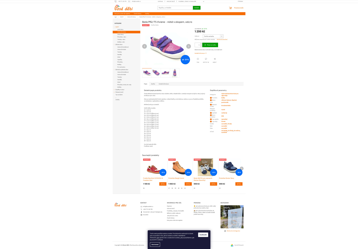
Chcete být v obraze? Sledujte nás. (153, 212)
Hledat (196, 8)
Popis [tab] (145, 84)
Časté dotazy (170, 218)
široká (223, 121)
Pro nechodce (121, 67)
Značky (117, 100)
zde (158, 238)
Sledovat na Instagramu (233, 231)
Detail (163, 184)
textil (223, 110)
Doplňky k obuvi (119, 90)
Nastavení (155, 244)
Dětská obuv (119, 44)
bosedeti (145, 215)
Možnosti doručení (222, 39)
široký (230, 124)
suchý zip (224, 113)
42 (185, 188)
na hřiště (224, 132)
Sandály (119, 55)
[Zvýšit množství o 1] (201, 44)
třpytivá (234, 100)
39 (175, 188)
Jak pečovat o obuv (172, 216)
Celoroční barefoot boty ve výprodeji (229, 94)
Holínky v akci (121, 42)
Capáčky (119, 60)
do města (237, 131)
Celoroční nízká (121, 75)
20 (194, 188)
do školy (230, 131)
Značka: (154, 25)
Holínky (119, 65)
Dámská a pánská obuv (121, 70)
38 (172, 188)
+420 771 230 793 (147, 209)
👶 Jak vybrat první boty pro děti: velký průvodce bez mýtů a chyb (205, 207)
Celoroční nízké (121, 49)
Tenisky (119, 52)
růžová (223, 100)
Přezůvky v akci (121, 37)
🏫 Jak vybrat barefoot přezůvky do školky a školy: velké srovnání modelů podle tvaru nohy (204, 212)
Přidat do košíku (211, 45)
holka (223, 98)
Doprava (160, 1)
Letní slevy (120, 29)
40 (178, 188)
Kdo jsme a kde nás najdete (174, 220)
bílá (222, 116)
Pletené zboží (119, 92)
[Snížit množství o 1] (201, 46)
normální (224, 124)
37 (169, 188)
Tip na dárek (119, 95)
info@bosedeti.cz (148, 206)
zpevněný (224, 119)
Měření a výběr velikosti (173, 213)
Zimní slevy (120, 34)
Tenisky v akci (121, 39)
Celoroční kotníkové (123, 47)
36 (143, 188)
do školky (224, 131)
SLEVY (117, 27)
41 (181, 188)
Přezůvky (120, 62)
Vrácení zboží (171, 1)
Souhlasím (203, 235)
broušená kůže (226, 106)
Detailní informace (200, 53)
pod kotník (224, 102)
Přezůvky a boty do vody (124, 85)
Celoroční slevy (121, 32)
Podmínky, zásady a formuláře (187, 1)
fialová (228, 100)
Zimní (118, 57)
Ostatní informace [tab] (164, 84)
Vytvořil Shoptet (239, 245)
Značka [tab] (153, 84)
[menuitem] (122, 13)
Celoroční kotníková (123, 72)
